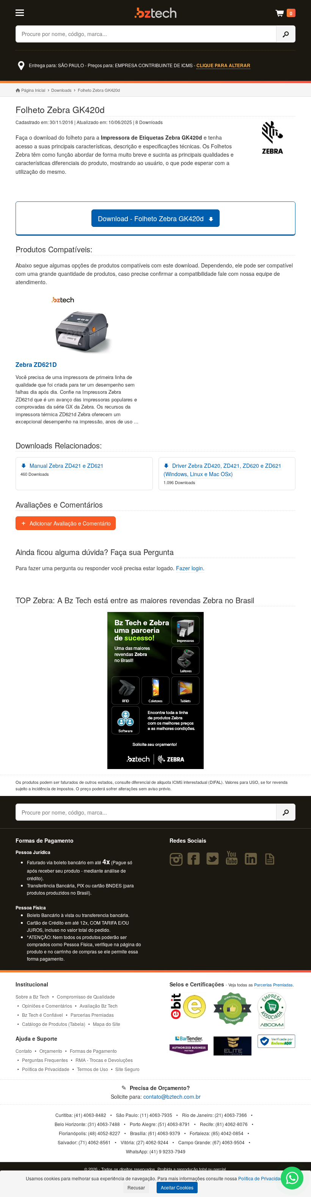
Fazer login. (190, 568)
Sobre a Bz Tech (32, 996)
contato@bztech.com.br (172, 1096)
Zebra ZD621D (36, 364)
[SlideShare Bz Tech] (271, 862)
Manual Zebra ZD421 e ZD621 (66, 465)
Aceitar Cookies (177, 1187)
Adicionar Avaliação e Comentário (69, 523)
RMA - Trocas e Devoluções (104, 1060)
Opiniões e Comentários (47, 1005)
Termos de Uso (92, 1069)
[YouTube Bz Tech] (234, 862)
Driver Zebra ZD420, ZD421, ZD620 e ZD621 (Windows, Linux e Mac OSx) (222, 470)
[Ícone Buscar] (285, 33)
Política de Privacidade (45, 1069)
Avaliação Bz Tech (99, 1005)
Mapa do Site (106, 1024)
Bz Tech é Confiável (42, 1014)
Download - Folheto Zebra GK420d (152, 218)
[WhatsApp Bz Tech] (292, 1179)
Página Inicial (33, 90)
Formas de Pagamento (93, 1051)
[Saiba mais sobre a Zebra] (155, 690)
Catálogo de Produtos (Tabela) (53, 1024)
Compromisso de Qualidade (86, 996)
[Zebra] (272, 138)
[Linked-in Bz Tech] (252, 862)
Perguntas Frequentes (45, 1060)
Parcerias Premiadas (92, 1014)
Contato (24, 1051)
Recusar (136, 1187)
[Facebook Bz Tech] (195, 862)
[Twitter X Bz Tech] (214, 862)
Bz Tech (155, 13)
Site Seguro (127, 1069)
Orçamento (50, 1051)
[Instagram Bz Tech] (177, 862)
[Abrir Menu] (34, 12)
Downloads (61, 90)
